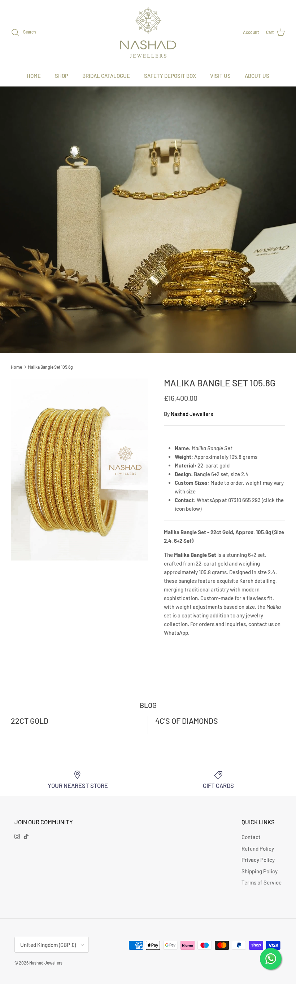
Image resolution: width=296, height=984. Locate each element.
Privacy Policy (258, 859)
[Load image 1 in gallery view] (79, 469)
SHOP (61, 75)
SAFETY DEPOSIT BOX (170, 75)
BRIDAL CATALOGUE (106, 75)
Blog (148, 705)
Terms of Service (261, 882)
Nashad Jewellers (192, 414)
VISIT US (220, 75)
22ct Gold (29, 720)
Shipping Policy (259, 871)
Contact (251, 837)
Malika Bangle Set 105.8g (50, 366)
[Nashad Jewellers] (148, 32)
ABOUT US (257, 75)
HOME (34, 75)
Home (16, 366)
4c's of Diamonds (186, 720)
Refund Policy (257, 848)
